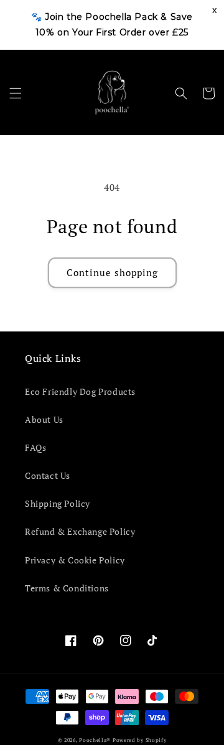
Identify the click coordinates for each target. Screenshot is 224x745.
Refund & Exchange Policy (80, 531)
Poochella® (95, 739)
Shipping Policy (57, 503)
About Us (44, 419)
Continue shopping (112, 272)
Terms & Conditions (67, 588)
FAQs (35, 447)
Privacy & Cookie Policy (75, 560)
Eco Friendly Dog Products (80, 391)
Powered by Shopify (140, 739)
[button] (15, 93)
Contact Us (47, 475)
